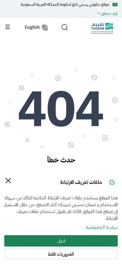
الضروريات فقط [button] (61, 254)
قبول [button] (61, 240)
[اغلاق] (8, 180)
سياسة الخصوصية (102, 227)
